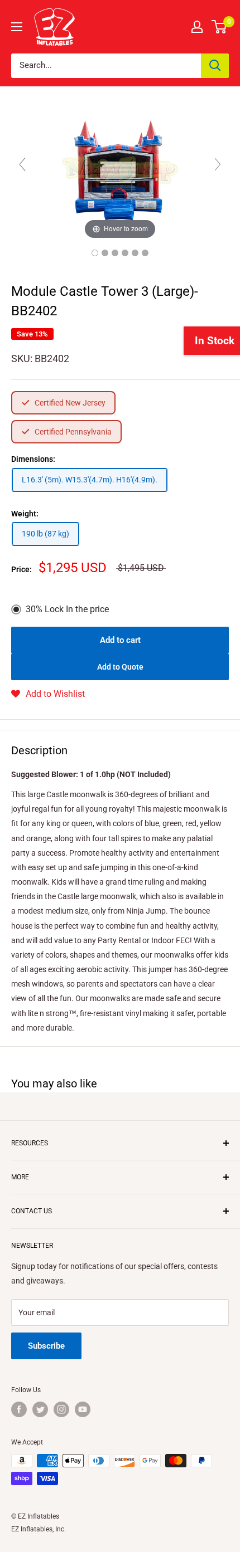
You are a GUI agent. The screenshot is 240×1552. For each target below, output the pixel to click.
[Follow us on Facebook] (19, 1409)
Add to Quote (120, 666)
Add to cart (120, 640)
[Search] (215, 65)
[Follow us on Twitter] (40, 1409)
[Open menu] (16, 26)
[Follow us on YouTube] (82, 1409)
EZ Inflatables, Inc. (38, 1529)
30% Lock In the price (67, 609)
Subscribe (46, 1346)
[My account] (197, 27)
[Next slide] (218, 164)
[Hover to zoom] (120, 169)
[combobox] (106, 65)
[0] (220, 26)
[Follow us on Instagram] (61, 1409)
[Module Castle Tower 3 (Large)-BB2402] (95, 253)
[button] (48, 694)
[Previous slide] (22, 164)
